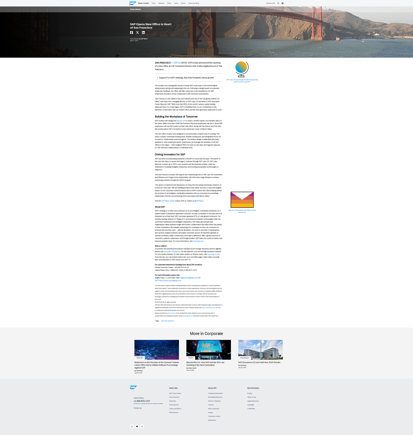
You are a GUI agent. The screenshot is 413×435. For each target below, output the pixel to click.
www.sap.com (198, 241)
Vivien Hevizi (192, 368)
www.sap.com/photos (172, 251)
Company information (215, 393)
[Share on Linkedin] (143, 33)
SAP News (144, 39)
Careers (211, 405)
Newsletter (212, 420)
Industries (172, 401)
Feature (191, 358)
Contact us (138, 408)
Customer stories (214, 416)
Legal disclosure (253, 401)
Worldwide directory (215, 397)
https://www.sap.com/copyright (211, 307)
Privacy (249, 393)
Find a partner (174, 405)
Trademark (251, 409)
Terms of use (251, 397)
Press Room (135, 9)
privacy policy (171, 313)
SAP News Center (167, 201)
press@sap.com (175, 281)
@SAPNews (198, 201)
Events (210, 412)
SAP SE (177, 63)
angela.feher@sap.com (189, 278)
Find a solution (174, 397)
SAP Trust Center (175, 393)
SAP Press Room (161, 281)
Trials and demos (175, 409)
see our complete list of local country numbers (149, 403)
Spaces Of (181, 121)
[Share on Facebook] (131, 33)
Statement (140, 358)
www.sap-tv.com (213, 254)
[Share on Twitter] (137, 33)
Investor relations (214, 401)
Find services (173, 412)
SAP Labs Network (167, 321)
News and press (213, 409)
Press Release (134, 39)
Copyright (250, 405)
